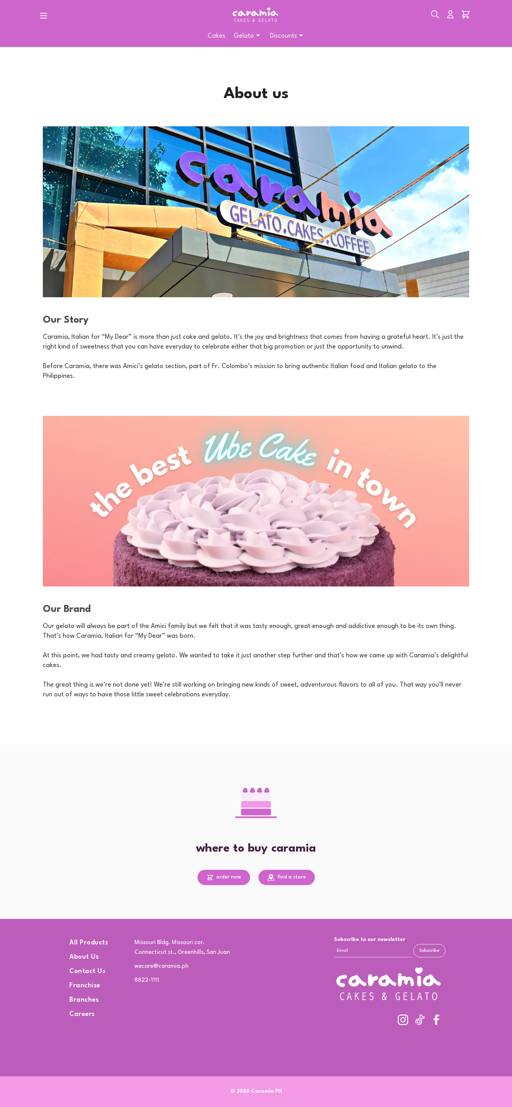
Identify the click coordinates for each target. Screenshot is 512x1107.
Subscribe (429, 950)
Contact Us (87, 971)
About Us (84, 957)
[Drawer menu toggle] (43, 16)
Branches (84, 1000)
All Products (88, 943)
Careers (82, 1014)
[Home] (256, 15)
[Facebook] (436, 1019)
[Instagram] (403, 1019)
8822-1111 (146, 980)
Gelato (244, 36)
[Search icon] (435, 16)
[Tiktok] (419, 1019)
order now (228, 877)
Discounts (283, 36)
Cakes (216, 36)
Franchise (84, 985)
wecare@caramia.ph (161, 966)
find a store (291, 877)
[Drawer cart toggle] (465, 16)
